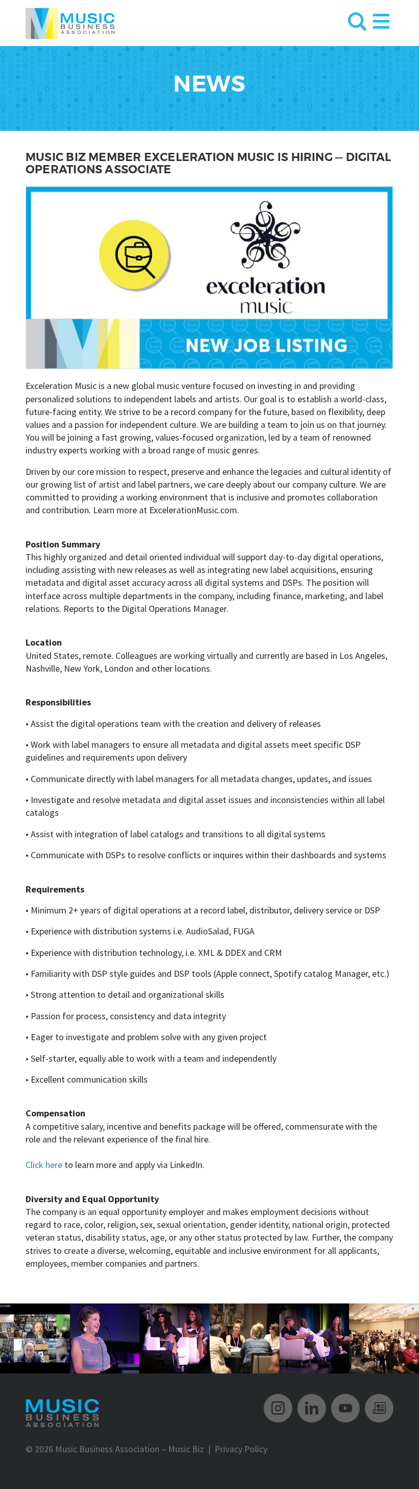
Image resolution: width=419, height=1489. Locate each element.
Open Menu (381, 19)
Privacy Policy (241, 1449)
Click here (44, 1165)
